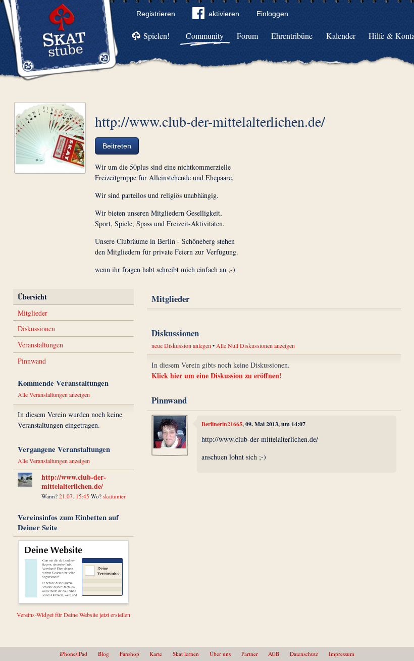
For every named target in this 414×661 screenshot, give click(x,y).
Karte (155, 653)
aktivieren (224, 14)
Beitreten (116, 146)
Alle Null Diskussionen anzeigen (255, 345)
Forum (247, 35)
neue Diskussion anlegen (181, 345)
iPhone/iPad (73, 653)
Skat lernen (186, 653)
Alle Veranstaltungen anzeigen (54, 394)
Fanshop (129, 653)
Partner (249, 653)
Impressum (341, 653)
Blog (103, 653)
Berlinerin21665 (221, 424)
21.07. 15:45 (74, 496)
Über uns (220, 653)
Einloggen (272, 14)
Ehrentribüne (292, 35)
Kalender (340, 35)
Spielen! (156, 35)
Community (205, 35)
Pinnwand (32, 361)
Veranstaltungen (40, 344)
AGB (273, 653)
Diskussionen (36, 328)
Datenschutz (304, 653)
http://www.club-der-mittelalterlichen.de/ (73, 481)
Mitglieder (32, 313)
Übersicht (32, 296)
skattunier (114, 496)
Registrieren (155, 14)
